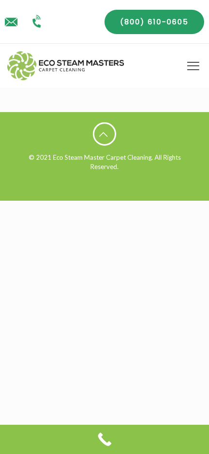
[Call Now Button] (104, 439)
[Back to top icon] (104, 134)
